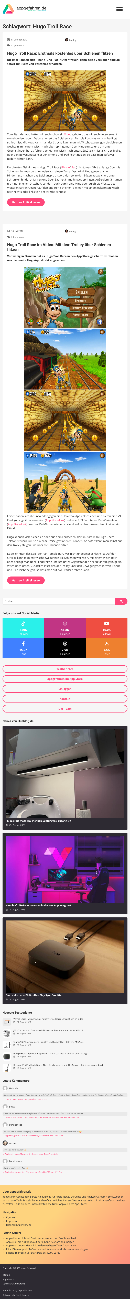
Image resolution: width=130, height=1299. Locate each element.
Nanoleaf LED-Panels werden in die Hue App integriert (38, 905)
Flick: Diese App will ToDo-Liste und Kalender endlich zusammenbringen (47, 1249)
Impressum (12, 1221)
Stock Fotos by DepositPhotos (17, 1290)
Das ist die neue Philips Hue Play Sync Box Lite (33, 995)
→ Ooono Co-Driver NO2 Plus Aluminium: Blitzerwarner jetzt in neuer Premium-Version (41, 1117)
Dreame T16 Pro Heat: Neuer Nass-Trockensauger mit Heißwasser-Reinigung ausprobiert (58, 1065)
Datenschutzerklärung (18, 1225)
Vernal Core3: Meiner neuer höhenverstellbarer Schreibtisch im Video (48, 1019)
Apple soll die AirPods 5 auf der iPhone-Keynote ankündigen (40, 1242)
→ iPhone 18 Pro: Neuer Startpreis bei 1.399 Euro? (25, 1099)
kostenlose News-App (51, 1204)
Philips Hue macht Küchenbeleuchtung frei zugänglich (38, 821)
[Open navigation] (119, 9)
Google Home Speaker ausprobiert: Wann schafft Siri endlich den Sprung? (50, 1053)
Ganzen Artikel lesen (26, 202)
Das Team (65, 708)
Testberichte (65, 669)
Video (67, 134)
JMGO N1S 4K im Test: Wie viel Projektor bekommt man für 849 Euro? (48, 1030)
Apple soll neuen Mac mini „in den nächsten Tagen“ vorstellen (41, 1245)
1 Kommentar (18, 45)
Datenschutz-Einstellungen (16, 1294)
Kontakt (65, 699)
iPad (73, 167)
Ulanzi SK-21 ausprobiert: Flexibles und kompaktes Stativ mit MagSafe (48, 1042)
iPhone (65, 167)
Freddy (72, 40)
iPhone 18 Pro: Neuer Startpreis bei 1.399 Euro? (33, 1252)
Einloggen (64, 689)
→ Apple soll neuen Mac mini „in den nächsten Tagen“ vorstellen (31, 1154)
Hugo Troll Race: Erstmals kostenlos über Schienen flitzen (60, 53)
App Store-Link (55, 520)
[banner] (25, 9)
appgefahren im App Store (65, 679)
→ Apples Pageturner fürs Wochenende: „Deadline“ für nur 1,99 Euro (33, 1136)
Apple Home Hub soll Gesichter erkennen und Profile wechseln (41, 1238)
